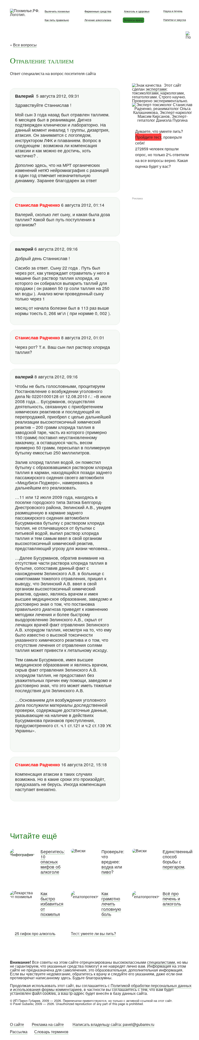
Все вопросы (25, 45)
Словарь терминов (51, 1031)
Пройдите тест (148, 137)
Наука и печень (172, 11)
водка (107, 867)
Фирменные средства (97, 11)
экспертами (156, 89)
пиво (106, 872)
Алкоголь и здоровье (136, 11)
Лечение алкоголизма (97, 20)
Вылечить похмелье (57, 11)
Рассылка (18, 1031)
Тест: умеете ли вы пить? (93, 933)
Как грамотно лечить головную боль (111, 903)
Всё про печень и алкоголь (172, 898)
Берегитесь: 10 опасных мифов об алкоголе (53, 861)
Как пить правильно (57, 20)
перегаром (173, 867)
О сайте (17, 1024)
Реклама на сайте (48, 1024)
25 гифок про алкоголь (35, 933)
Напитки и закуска (174, 20)
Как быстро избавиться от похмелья (52, 903)
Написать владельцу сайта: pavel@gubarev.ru (113, 1024)
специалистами (161, 962)
